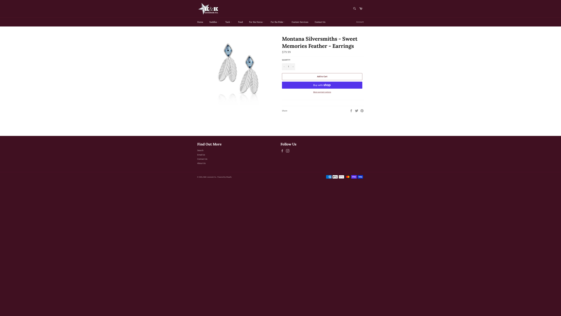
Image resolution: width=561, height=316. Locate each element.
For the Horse (256, 22)
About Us (201, 163)
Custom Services (300, 22)
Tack (228, 22)
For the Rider (277, 22)
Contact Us (320, 22)
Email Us (201, 155)
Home (200, 22)
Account (360, 22)
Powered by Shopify (224, 177)
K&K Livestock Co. (210, 177)
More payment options (322, 92)
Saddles (213, 22)
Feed (240, 22)
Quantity (286, 60)
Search (200, 150)
